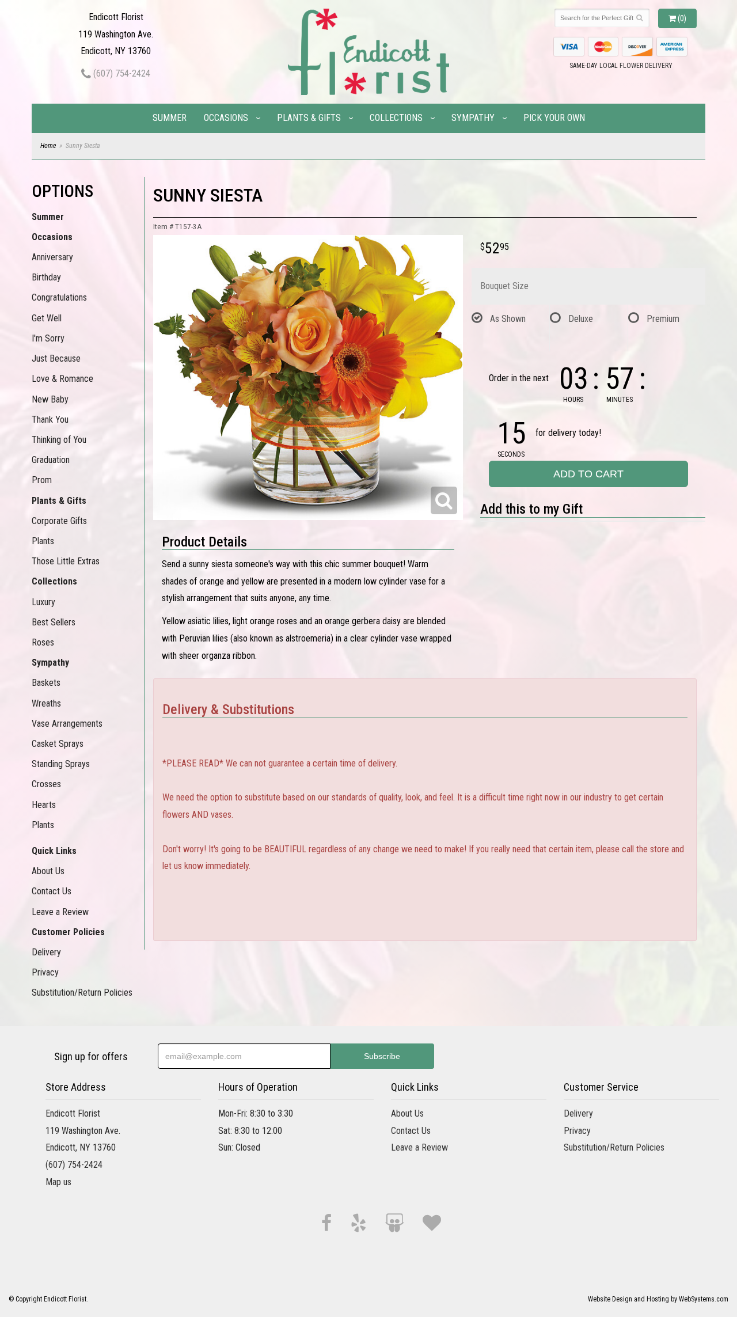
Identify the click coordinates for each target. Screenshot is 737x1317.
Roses (43, 642)
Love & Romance (62, 378)
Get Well (47, 318)
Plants (43, 541)
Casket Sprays (57, 743)
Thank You (50, 419)
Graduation (51, 459)
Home (48, 146)
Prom (42, 480)
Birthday (46, 277)
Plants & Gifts (309, 117)
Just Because (56, 358)
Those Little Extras (66, 561)
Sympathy (473, 117)
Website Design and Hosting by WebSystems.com (658, 1299)
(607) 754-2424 (120, 73)
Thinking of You (59, 439)
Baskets (46, 682)
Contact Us (51, 891)
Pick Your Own (554, 117)
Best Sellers (53, 622)
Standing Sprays (61, 763)
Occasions (226, 117)
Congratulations (59, 297)
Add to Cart (588, 474)
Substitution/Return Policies (82, 992)
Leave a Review (60, 911)
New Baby (50, 399)
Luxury (43, 602)
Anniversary (52, 257)
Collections (396, 117)
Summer (170, 117)
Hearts (44, 804)
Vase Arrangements (67, 723)
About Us (48, 871)
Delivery (46, 952)
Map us (58, 1181)
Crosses (46, 784)
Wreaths (46, 703)
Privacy (45, 972)
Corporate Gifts (59, 520)
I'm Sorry (48, 338)
